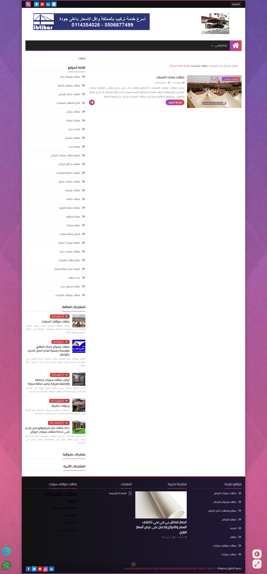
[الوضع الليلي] (257, 554)
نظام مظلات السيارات (69, 260)
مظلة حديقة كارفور (69, 207)
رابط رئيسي (221, 45)
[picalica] (57, 568)
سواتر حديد (74, 146)
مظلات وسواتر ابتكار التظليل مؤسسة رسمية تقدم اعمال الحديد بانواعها (49, 350)
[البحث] (28, 4)
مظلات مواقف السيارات (67, 295)
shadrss (180, 537)
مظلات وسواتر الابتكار (225, 502)
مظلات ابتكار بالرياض (69, 94)
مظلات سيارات (228, 554)
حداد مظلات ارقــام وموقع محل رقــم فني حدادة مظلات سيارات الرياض (47, 429)
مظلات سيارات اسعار (69, 242)
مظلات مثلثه (73, 199)
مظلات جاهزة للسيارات (68, 172)
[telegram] (53, 4)
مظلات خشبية (72, 137)
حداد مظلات (74, 277)
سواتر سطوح (73, 216)
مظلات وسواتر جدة (70, 77)
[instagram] (45, 568)
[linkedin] (48, 4)
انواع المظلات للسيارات (68, 102)
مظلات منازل (73, 111)
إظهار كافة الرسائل (179, 65)
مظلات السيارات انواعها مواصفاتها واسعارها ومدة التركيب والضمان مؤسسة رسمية (169, 568)
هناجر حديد (74, 129)
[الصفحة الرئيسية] (236, 45)
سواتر (233, 536)
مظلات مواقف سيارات (224, 545)
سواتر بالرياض (229, 519)
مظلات (81, 58)
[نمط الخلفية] (257, 564)
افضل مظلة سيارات (69, 234)
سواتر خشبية (73, 120)
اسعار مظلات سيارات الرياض (65, 155)
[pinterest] (42, 4)
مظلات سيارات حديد (69, 251)
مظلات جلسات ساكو (69, 181)
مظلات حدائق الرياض (69, 164)
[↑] (133, 564)
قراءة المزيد (175, 102)
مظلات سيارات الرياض (225, 493)
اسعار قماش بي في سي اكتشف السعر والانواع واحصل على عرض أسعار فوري (161, 527)
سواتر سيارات (73, 225)
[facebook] (28, 568)
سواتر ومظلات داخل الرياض (222, 510)
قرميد (233, 528)
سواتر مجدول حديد (70, 286)
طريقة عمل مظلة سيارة (67, 269)
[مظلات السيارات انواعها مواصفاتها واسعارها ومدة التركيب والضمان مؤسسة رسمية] (215, 23)
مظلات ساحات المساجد (170, 77)
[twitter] (36, 4)
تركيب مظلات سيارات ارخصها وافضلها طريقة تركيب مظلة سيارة (49, 381)
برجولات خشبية (61, 405)
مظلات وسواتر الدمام (69, 85)
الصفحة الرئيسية (118, 493)
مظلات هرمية (72, 190)
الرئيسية (236, 4)
